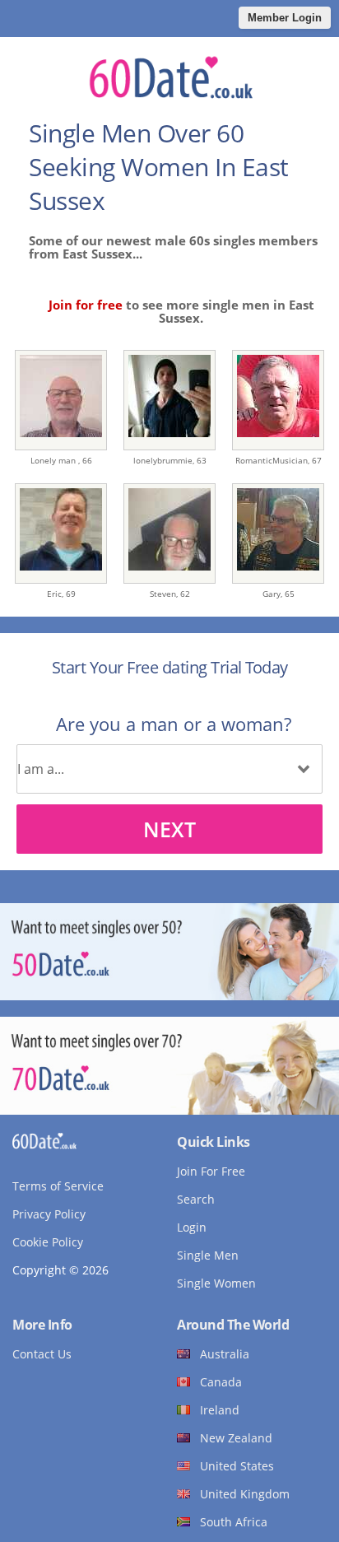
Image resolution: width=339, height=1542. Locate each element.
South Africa (233, 1522)
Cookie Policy (47, 1242)
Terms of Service (58, 1186)
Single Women (216, 1283)
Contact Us (42, 1354)
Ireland (219, 1410)
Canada (221, 1382)
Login (192, 1227)
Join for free (86, 304)
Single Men (208, 1255)
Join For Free (211, 1171)
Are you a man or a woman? (173, 723)
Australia (224, 1354)
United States (237, 1466)
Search (196, 1199)
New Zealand (236, 1438)
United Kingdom (245, 1494)
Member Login (285, 18)
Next (169, 829)
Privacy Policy (49, 1214)
